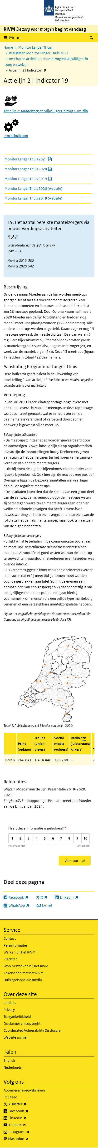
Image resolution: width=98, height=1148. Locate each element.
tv (84, 738)
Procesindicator (16, 135)
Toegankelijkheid (17, 1016)
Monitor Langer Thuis (35, 47)
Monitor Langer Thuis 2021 (40, 159)
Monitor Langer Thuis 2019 (40, 178)
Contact (10, 938)
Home (8, 47)
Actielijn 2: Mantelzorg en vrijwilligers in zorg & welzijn (46, 111)
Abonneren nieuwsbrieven (24, 1090)
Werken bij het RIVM (19, 952)
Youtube (28, 1124)
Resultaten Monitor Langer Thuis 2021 (39, 53)
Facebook (29, 1110)
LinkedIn (28, 1117)
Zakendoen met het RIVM (24, 973)
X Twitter (28, 1104)
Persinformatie (15, 945)
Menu (15, 37)
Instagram (29, 1131)
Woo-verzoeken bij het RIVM (26, 966)
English (9, 1060)
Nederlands (13, 1067)
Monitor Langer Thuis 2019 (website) (33, 198)
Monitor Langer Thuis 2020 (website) (33, 188)
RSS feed (10, 1097)
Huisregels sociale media (23, 980)
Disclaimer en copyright (22, 1023)
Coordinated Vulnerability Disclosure (32, 1030)
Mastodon (28, 1138)
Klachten (11, 959)
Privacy (9, 1009)
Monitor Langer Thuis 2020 (40, 168)
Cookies (10, 1002)
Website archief (16, 1037)
